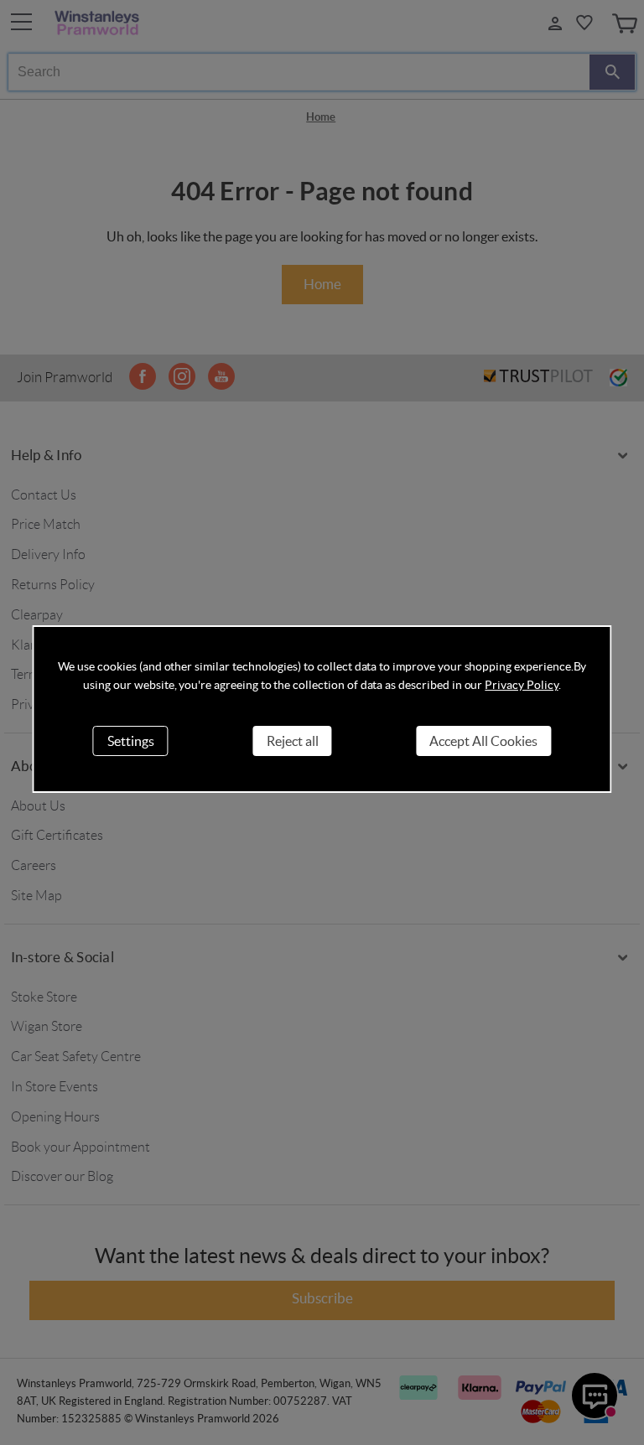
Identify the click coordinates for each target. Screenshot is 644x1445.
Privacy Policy (521, 684)
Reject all (293, 740)
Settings (130, 740)
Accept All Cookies (483, 740)
